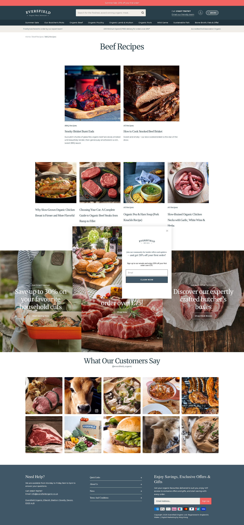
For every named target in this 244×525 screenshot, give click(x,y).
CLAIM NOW (146, 280)
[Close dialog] (167, 231)
